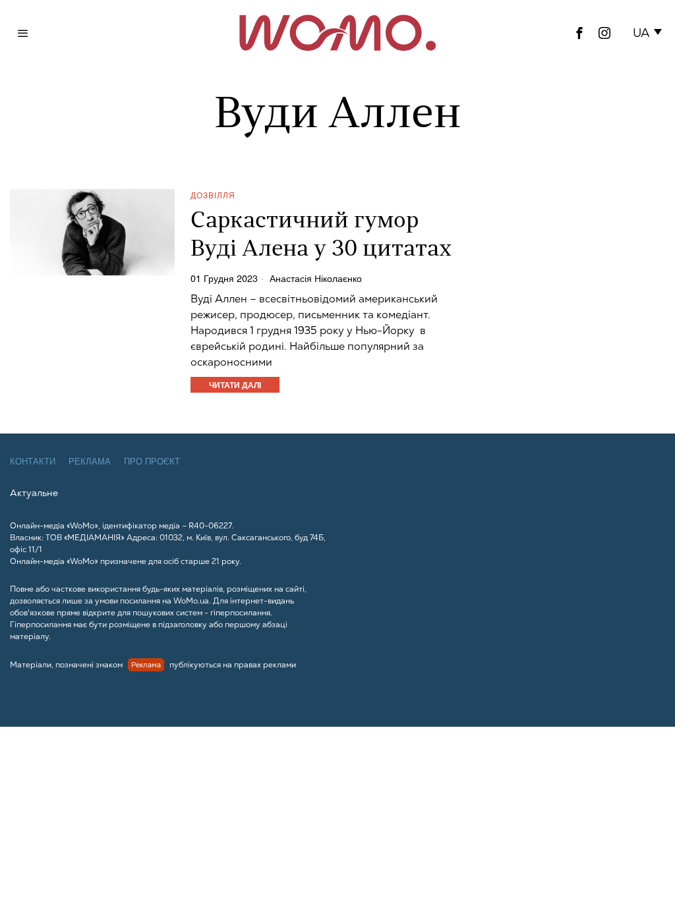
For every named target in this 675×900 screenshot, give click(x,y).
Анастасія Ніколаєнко (316, 278)
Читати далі (235, 385)
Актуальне (34, 493)
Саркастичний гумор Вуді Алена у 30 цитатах (321, 236)
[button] (649, 32)
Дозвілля (213, 194)
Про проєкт (152, 461)
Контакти (32, 461)
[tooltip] (579, 32)
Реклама (90, 461)
